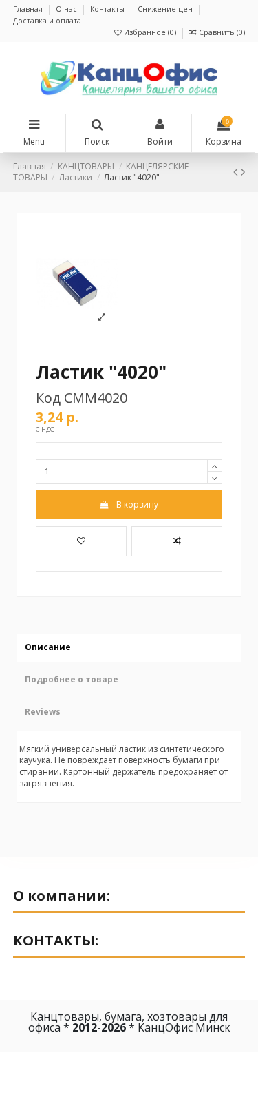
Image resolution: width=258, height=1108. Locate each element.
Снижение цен (166, 9)
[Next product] (243, 171)
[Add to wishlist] (81, 541)
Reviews (43, 712)
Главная (29, 9)
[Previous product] (237, 171)
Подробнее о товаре (71, 679)
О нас (67, 9)
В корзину (137, 504)
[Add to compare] (176, 541)
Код (48, 397)
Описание (48, 647)
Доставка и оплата (47, 20)
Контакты (108, 9)
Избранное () (150, 32)
